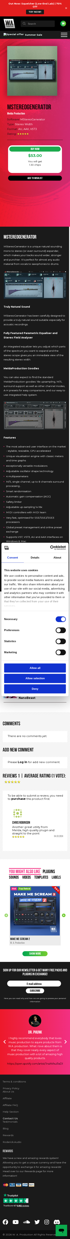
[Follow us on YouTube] (16, 1223)
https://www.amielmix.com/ (35, 1051)
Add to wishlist (35, 178)
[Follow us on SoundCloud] (26, 1223)
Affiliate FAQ (10, 1105)
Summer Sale (33, 34)
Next (64, 915)
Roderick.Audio (12, 1142)
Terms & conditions (14, 1081)
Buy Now (35, 149)
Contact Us (10, 1118)
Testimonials (10, 1121)
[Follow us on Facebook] (5, 1223)
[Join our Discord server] (56, 1223)
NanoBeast (27, 698)
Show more (35, 953)
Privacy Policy (11, 1088)
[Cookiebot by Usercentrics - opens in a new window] (50, 547)
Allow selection (35, 678)
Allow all (35, 667)
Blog (5, 1128)
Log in (22, 762)
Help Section (11, 1111)
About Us (8, 1091)
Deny (35, 688)
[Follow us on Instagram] (46, 1223)
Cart (63, 23)
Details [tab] (35, 557)
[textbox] (38, 24)
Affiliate (7, 1098)
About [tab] (57, 557)
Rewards (8, 1135)
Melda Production (16, 113)
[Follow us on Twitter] (37, 1223)
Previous (6, 915)
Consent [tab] (12, 557)
